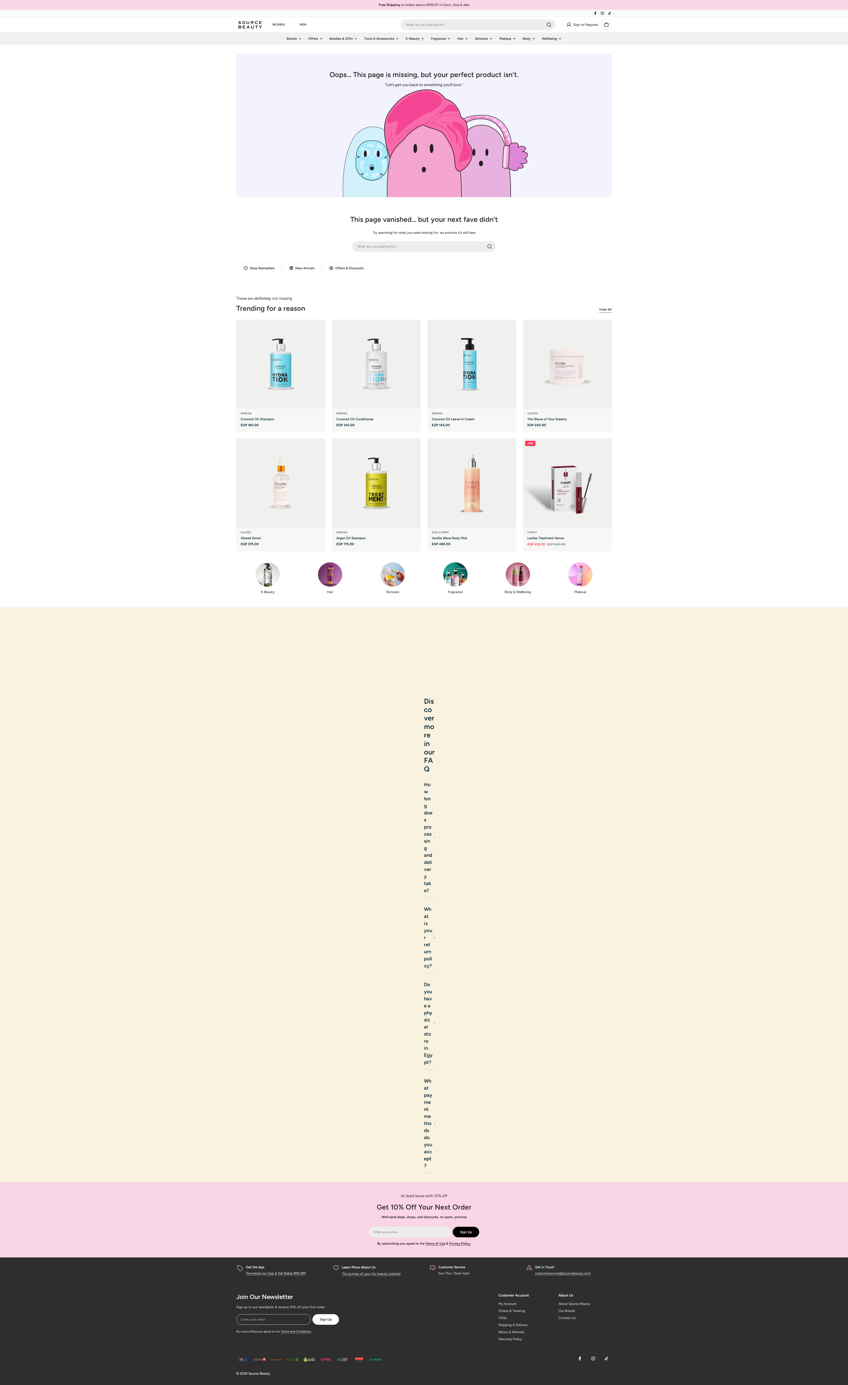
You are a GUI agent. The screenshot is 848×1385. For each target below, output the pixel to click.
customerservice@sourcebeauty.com (563, 1273)
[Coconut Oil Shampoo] (280, 364)
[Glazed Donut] (280, 483)
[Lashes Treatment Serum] (567, 483)
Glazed (532, 413)
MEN (302, 24)
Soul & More (440, 532)
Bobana (246, 413)
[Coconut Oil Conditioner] (376, 364)
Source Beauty (259, 1374)
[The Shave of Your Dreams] (567, 364)
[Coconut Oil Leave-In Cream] (471, 364)
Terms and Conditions (296, 1331)
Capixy (532, 532)
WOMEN (278, 24)
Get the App (255, 1267)
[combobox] (478, 24)
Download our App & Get (276, 1273)
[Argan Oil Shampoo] (376, 483)
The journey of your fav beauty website (371, 1274)
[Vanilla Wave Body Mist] (471, 483)
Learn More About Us (358, 1267)
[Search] (549, 24)
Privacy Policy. (460, 1244)
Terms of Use (435, 1244)
